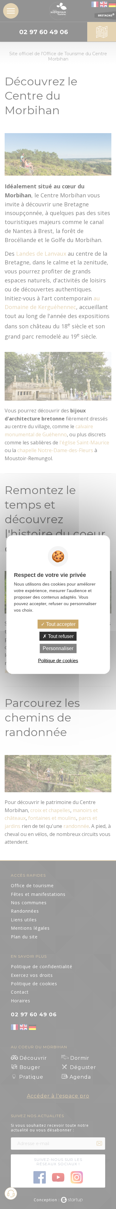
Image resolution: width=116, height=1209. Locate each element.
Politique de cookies (58, 660)
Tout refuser (60, 636)
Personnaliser (58, 648)
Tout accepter (60, 624)
